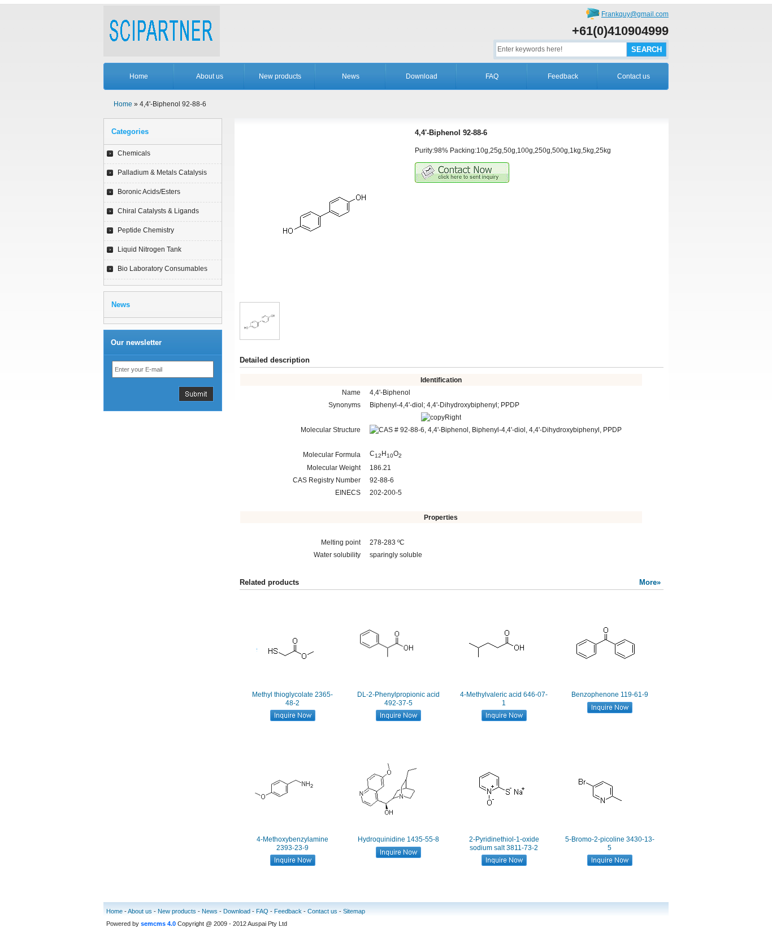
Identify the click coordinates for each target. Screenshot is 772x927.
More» (650, 582)
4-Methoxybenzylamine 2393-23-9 (292, 843)
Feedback (563, 76)
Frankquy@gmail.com (635, 14)
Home (138, 76)
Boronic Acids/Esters (149, 192)
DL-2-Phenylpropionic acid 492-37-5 (398, 698)
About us (209, 76)
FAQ (491, 76)
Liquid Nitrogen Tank (149, 249)
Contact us (633, 76)
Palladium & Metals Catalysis (162, 172)
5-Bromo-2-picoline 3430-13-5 (609, 843)
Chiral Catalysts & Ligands (158, 211)
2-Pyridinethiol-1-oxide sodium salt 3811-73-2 (504, 843)
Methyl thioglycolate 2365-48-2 (292, 698)
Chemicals (134, 153)
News (350, 76)
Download (421, 76)
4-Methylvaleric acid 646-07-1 (504, 698)
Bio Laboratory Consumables (162, 269)
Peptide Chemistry (146, 230)
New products (280, 76)
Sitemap (354, 911)
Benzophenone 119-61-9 (609, 695)
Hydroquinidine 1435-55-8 (398, 839)
